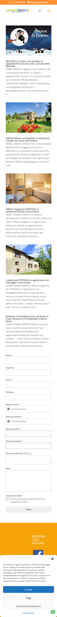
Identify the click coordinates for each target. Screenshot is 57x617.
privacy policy (34, 498)
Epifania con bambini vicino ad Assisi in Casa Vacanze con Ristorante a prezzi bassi (27, 319)
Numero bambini (14, 441)
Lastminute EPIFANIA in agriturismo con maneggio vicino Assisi (27, 281)
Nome (9, 355)
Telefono (10, 392)
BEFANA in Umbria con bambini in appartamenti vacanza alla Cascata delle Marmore (28, 63)
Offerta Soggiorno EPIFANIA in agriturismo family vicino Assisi (22, 210)
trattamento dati (18, 501)
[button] (52, 558)
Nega (28, 597)
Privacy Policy (28, 613)
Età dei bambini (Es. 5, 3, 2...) (18, 453)
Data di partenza (14, 416)
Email (9, 380)
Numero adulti (13, 429)
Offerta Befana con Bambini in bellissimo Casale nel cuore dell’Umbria (28, 139)
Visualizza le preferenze (28, 606)
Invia (28, 509)
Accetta (28, 589)
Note (8, 468)
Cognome (10, 367)
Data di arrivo (13, 404)
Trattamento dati (14, 495)
